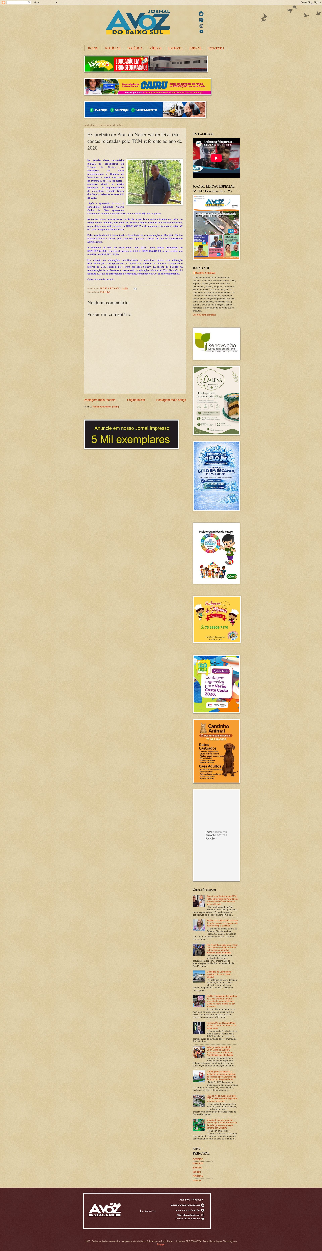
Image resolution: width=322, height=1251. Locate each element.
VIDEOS (197, 1180)
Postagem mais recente (100, 400)
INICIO (93, 48)
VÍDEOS (155, 48)
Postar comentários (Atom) (106, 406)
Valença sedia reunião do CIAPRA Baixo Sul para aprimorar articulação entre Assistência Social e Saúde (220, 1051)
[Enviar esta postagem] (135, 288)
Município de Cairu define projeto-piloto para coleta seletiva (219, 974)
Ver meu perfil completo (204, 315)
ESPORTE (175, 48)
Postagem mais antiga (171, 400)
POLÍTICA (135, 48)
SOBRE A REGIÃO (205, 273)
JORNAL (195, 48)
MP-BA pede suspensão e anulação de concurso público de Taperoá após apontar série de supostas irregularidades (221, 1075)
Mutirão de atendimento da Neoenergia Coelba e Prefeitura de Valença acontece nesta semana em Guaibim (222, 1124)
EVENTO (197, 1167)
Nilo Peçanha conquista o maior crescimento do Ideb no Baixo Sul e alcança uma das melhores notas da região (222, 949)
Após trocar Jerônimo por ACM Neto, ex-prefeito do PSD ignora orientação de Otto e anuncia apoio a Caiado (222, 900)
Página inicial (136, 400)
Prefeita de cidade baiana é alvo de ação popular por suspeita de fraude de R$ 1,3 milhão (222, 923)
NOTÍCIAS (113, 48)
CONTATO (216, 48)
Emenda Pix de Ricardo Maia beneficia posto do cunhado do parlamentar (221, 1025)
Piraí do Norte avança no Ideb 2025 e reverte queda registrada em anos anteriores (222, 1098)
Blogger (160, 1244)
